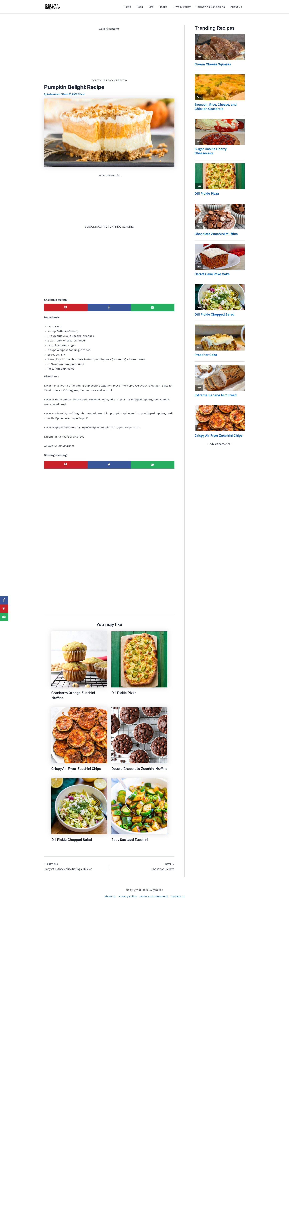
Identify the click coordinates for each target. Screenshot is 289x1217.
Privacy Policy (182, 6)
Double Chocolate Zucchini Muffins (139, 769)
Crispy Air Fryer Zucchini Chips (76, 769)
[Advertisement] (109, 54)
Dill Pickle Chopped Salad (71, 840)
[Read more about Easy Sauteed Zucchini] (139, 806)
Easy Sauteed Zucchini (129, 840)
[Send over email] (152, 307)
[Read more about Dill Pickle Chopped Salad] (79, 806)
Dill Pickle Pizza (123, 693)
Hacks (163, 6)
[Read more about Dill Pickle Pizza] (139, 659)
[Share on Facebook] (109, 307)
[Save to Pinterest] (66, 307)
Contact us (178, 896)
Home (127, 6)
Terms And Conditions (210, 6)
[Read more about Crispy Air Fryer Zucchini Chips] (79, 735)
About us (236, 6)
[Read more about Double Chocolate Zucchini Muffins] (139, 735)
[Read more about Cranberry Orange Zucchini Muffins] (79, 659)
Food (140, 6)
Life (151, 6)
